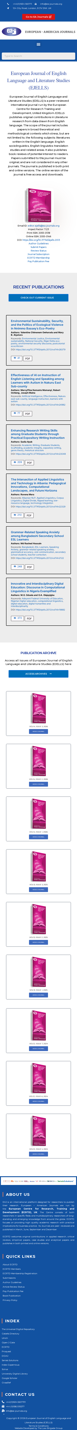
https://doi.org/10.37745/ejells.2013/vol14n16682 (40, 609)
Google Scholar (9, 1378)
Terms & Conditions (39, 1425)
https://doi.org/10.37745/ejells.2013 (41, 240)
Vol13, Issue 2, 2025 (38, 937)
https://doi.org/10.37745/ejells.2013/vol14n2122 (40, 558)
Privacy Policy (10, 1300)
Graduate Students (50, 445)
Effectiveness (50, 396)
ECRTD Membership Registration (20, 1273)
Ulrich (5, 1338)
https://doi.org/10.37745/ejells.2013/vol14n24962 (40, 404)
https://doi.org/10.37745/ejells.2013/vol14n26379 (40, 349)
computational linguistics (50, 601)
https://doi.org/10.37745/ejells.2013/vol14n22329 (40, 506)
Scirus (5, 1369)
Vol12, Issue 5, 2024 (38, 1149)
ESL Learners (41, 547)
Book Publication (12, 1295)
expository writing (52, 447)
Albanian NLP (29, 497)
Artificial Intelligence (32, 396)
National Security (34, 341)
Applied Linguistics (46, 497)
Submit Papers (38, 247)
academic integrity (32, 447)
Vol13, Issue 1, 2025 (38, 990)
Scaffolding (16, 447)
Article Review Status (14, 1286)
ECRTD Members (12, 1269)
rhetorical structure (34, 450)
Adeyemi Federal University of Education (42, 598)
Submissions (9, 1277)
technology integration (42, 503)
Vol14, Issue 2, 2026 (38, 779)
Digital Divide (29, 500)
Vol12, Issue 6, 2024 (38, 1096)
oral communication (44, 552)
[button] (39, 44)
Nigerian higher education (24, 601)
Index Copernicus (10, 1364)
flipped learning (45, 500)
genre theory (17, 450)
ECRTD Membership (38, 257)
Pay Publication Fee (38, 261)
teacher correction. (37, 554)
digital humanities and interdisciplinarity (30, 604)
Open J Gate (8, 1342)
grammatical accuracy (22, 552)
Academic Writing (31, 445)
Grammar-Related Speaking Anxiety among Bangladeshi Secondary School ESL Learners (37, 535)
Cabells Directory (10, 1333)
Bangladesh (28, 547)
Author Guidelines (39, 243)
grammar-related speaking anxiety (37, 549)
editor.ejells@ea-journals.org (43, 225)
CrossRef (6, 1382)
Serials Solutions (10, 1360)
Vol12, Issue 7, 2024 (38, 1043)
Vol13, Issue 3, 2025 (39, 884)
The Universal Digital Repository (18, 1329)
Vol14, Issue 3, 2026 (38, 726)
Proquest (6, 1351)
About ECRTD (10, 1264)
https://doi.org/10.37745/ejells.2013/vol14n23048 (41, 454)
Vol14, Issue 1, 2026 (38, 832)
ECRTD (5, 1347)
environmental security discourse (35, 343)
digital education (19, 603)
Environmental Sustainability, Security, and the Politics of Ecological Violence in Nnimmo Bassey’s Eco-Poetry (37, 324)
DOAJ (5, 1355)
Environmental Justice (33, 338)
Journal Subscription (38, 254)
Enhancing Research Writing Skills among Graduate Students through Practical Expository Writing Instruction (38, 434)
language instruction (38, 398)
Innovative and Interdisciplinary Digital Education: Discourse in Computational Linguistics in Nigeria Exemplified (38, 587)
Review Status (38, 250)
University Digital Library (15, 1373)
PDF (27, 358)
